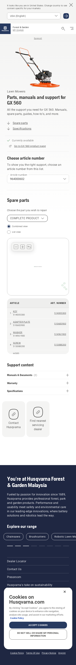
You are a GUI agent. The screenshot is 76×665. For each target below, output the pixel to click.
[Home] (5, 28)
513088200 (60, 345)
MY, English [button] (18, 30)
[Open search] (63, 29)
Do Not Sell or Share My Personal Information (38, 634)
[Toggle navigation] (72, 29)
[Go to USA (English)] (66, 16)
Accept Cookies (38, 625)
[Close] (64, 591)
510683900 (60, 324)
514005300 (60, 313)
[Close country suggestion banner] (71, 5)
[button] (16, 247)
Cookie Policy (17, 618)
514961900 (60, 334)
